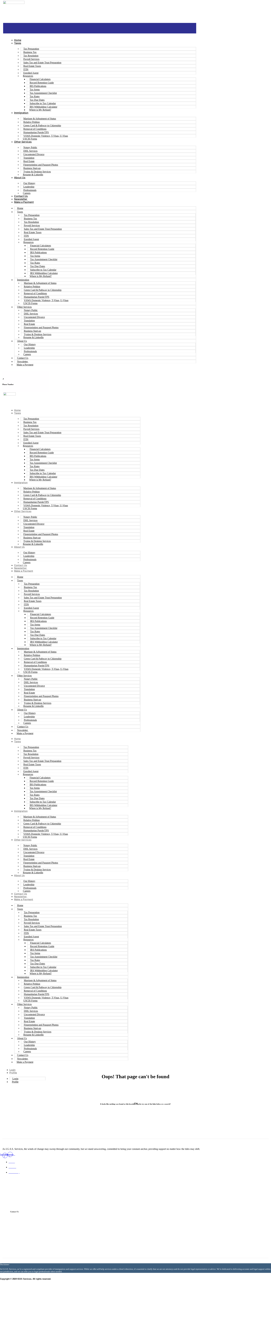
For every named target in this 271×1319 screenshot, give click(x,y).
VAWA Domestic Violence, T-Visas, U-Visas (45, 136)
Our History (29, 183)
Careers (26, 193)
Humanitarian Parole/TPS (36, 132)
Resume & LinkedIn (33, 174)
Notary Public (30, 147)
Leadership (28, 186)
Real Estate (29, 161)
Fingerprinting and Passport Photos (40, 164)
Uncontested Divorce (33, 154)
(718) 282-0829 (31, 1217)
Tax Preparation (31, 48)
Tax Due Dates (37, 100)
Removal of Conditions (34, 129)
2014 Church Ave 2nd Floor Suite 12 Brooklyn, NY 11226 (53, 1244)
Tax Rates (35, 96)
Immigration (21, 112)
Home (17, 40)
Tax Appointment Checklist (43, 93)
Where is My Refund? (40, 109)
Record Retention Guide (42, 82)
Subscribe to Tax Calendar (43, 103)
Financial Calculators (40, 79)
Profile (13, 1072)
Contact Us (21, 196)
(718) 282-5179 (31, 1235)
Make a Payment (24, 202)
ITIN (25, 69)
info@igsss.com (31, 1226)
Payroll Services (31, 59)
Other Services (23, 141)
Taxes (17, 43)
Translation (28, 157)
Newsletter (21, 199)
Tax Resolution (30, 55)
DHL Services (30, 151)
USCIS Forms (30, 138)
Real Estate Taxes (32, 66)
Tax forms (35, 89)
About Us (19, 177)
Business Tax (30, 52)
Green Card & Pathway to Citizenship (42, 125)
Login (12, 1069)
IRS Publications (38, 86)
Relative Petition (31, 122)
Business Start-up (32, 168)
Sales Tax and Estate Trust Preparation (42, 62)
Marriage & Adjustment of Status (39, 118)
